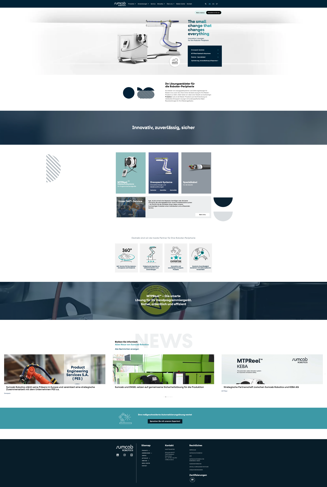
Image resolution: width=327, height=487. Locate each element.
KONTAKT (144, 465)
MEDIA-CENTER (146, 463)
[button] (202, 214)
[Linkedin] (117, 455)
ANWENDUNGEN (146, 453)
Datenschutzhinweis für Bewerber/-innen (196, 459)
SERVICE (144, 455)
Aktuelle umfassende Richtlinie (199, 466)
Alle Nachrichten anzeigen (127, 349)
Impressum (192, 450)
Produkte (145, 450)
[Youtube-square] (131, 455)
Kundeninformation (195, 463)
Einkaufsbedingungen (196, 470)
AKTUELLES (145, 458)
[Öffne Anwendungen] (148, 4)
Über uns (144, 460)
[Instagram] (124, 455)
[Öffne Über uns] (173, 4)
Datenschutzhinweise (195, 453)
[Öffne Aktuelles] (164, 4)
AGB (190, 456)
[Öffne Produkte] (135, 4)
